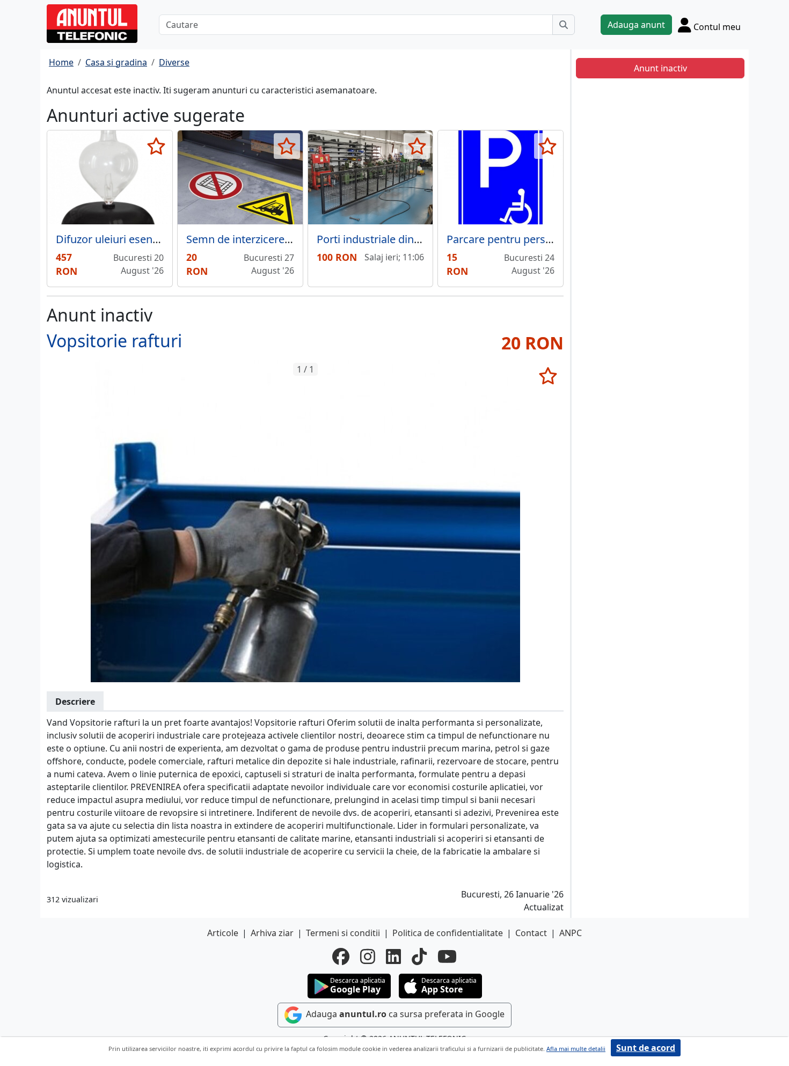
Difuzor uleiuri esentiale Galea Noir (142, 239)
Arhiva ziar (272, 933)
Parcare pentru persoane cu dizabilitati (542, 239)
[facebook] (340, 956)
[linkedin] (393, 956)
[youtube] (447, 956)
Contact (531, 933)
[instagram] (367, 956)
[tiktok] (419, 956)
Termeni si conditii (343, 933)
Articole (222, 933)
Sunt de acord (645, 1048)
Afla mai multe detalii (575, 1049)
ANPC (570, 933)
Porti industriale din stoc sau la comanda (417, 239)
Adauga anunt (636, 25)
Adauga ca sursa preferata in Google (404, 1014)
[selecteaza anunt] (156, 146)
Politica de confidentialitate (447, 933)
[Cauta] (563, 24)
